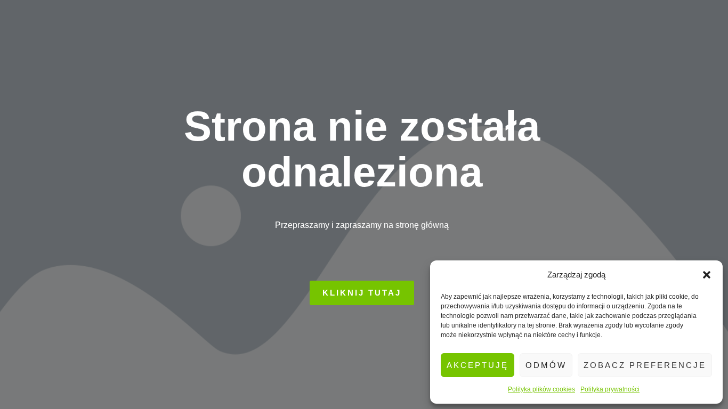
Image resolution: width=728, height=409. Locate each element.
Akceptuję (477, 365)
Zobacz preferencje (645, 365)
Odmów (546, 365)
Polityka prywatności (610, 389)
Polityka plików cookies (541, 389)
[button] (706, 274)
